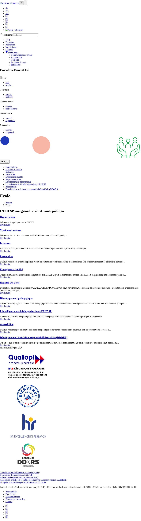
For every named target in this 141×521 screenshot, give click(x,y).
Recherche (7, 35)
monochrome (11, 109)
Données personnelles (15, 499)
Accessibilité (16, 57)
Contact (9, 501)
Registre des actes (13, 179)
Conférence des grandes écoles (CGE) (16, 475)
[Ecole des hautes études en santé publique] (9, 3)
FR (7, 11)
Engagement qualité (14, 177)
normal (9, 94)
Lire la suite (5, 225)
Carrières (15, 60)
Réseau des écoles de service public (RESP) (19, 477)
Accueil (9, 203)
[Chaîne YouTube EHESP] (7, 24)
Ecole (5, 162)
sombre (9, 85)
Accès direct (13, 52)
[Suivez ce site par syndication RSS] (7, 16)
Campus (9, 49)
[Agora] (14, 30)
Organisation (11, 167)
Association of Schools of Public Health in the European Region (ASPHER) (33, 480)
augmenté (10, 132)
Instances (9, 172)
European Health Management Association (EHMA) (23, 482)
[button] (7, 8)
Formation (10, 42)
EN (7, 13)
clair (7, 82)
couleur (9, 106)
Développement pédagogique (18, 182)
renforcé (9, 97)
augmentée (10, 120)
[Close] (1, 76)
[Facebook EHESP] (7, 22)
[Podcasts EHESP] (7, 27)
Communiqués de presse (21, 55)
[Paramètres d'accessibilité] (21, 3)
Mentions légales (13, 496)
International (11, 47)
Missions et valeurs (14, 169)
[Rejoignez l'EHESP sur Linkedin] (7, 19)
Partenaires (16, 65)
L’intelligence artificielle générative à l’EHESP (26, 184)
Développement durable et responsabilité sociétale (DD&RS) (32, 189)
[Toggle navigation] (25, 2)
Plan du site (11, 494)
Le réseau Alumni (18, 62)
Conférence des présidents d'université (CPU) (20, 472)
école (8, 40)
